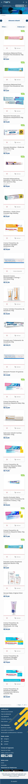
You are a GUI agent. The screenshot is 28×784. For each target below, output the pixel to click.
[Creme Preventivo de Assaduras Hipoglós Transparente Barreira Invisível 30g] (14, 674)
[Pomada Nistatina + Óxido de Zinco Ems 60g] (14, 132)
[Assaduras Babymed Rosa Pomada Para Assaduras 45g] (14, 38)
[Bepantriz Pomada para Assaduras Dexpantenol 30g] (14, 101)
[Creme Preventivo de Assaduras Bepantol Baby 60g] (14, 387)
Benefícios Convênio (6, 727)
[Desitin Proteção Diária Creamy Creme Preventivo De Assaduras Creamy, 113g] (14, 482)
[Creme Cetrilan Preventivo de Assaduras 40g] (14, 294)
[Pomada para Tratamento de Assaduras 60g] (14, 325)
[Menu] (23, 2)
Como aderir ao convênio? (7, 730)
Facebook (6, 741)
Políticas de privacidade (7, 711)
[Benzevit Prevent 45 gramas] (14, 357)
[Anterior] (17, 704)
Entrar (2, 762)
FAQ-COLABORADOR (6, 714)
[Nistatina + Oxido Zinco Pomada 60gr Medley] (14, 197)
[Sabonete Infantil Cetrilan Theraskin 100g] (14, 418)
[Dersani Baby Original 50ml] (14, 578)
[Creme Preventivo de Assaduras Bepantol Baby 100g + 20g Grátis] (14, 449)
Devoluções (4, 765)
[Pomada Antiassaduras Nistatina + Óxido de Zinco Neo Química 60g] (14, 164)
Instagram (6, 738)
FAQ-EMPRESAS (5, 716)
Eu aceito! (14, 781)
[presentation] (1, 21)
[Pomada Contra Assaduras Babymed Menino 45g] (14, 547)
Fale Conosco (4, 721)
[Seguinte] (26, 704)
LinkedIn (6, 744)
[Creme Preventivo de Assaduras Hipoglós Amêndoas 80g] (14, 228)
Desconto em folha (5, 750)
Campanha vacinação (6, 719)
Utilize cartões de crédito (7, 752)
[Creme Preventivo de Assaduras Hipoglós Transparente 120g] (14, 641)
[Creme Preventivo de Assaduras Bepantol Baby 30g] (14, 515)
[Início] (7, 2)
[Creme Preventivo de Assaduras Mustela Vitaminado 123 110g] (14, 608)
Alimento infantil (14, 20)
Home (3, 15)
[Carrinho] (26, 2)
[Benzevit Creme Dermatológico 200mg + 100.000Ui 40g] (14, 261)
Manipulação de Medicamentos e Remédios (11, 732)
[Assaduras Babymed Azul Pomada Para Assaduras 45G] (14, 69)
